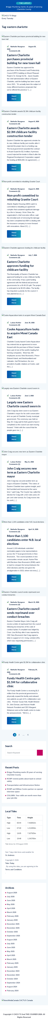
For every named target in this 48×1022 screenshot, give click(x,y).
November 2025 (13, 928)
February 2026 (12, 916)
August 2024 (12, 987)
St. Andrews (9, 855)
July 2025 (10, 944)
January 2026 (12, 920)
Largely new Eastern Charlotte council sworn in (24, 404)
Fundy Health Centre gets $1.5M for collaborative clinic (23, 682)
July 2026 (10, 897)
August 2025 (12, 940)
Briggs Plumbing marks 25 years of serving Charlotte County (24, 8)
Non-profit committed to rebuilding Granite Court (23, 197)
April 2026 (11, 908)
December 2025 (13, 924)
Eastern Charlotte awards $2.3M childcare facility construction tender (23, 132)
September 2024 (13, 983)
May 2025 (10, 951)
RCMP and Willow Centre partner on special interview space (25, 790)
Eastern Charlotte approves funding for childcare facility (20, 265)
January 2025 (12, 967)
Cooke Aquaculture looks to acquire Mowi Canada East (23, 333)
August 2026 (12, 893)
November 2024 (13, 975)
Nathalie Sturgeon (17, 46)
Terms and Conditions (13, 869)
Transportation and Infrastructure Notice (23, 785)
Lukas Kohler (15, 323)
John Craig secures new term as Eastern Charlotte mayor (23, 472)
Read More (14, 97)
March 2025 (11, 959)
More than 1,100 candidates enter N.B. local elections (24, 539)
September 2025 (13, 936)
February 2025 (12, 963)
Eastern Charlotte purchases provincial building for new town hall (23, 59)
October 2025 (12, 932)
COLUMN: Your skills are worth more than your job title (24, 797)
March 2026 (11, 912)
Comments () (14, 51)
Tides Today (9, 863)
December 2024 (13, 971)
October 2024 (12, 979)
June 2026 (11, 900)
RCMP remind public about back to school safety (24, 780)
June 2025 (11, 947)
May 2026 (10, 904)
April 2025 (11, 955)
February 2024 (12, 991)
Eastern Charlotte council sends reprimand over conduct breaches (23, 612)
